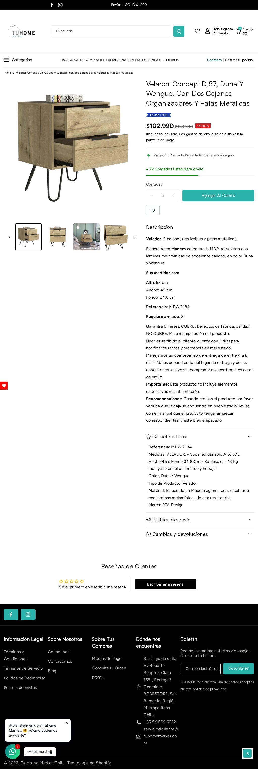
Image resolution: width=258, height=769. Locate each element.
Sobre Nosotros (65, 639)
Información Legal (23, 639)
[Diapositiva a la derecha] (135, 236)
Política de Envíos (20, 687)
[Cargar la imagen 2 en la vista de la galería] (57, 236)
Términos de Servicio (23, 668)
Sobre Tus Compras (103, 642)
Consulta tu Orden (109, 668)
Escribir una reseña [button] (165, 584)
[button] (244, 31)
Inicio (7, 72)
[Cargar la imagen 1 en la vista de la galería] (28, 236)
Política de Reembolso (24, 678)
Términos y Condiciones (15, 655)
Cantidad (154, 184)
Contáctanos (60, 661)
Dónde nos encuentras (148, 642)
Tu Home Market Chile (43, 762)
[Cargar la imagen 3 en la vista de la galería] (86, 236)
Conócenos (58, 651)
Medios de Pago (106, 658)
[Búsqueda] (178, 31)
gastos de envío (200, 134)
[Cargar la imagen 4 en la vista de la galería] (115, 236)
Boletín (188, 639)
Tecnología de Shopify (89, 762)
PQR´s (97, 677)
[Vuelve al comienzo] (247, 753)
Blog (52, 670)
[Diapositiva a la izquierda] (9, 236)
